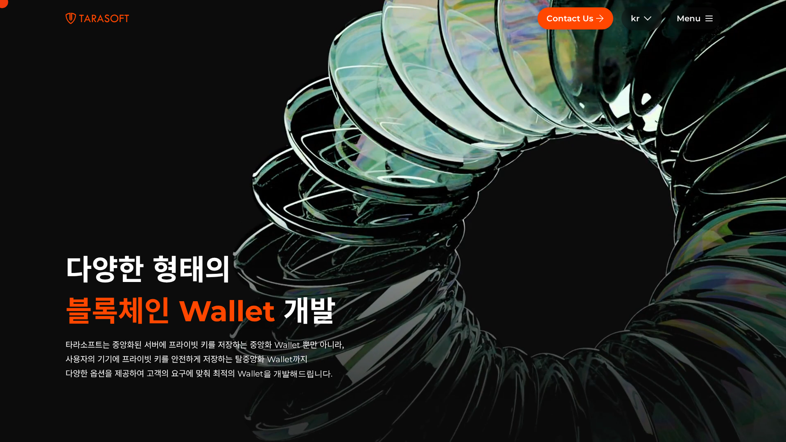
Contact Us (570, 18)
